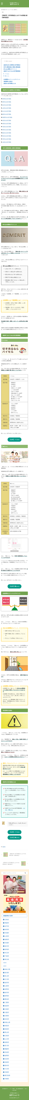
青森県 (7, 923)
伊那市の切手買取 (6, 123)
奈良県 (7, 1019)
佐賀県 (7, 1059)
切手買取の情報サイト (14, 1093)
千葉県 (7, 956)
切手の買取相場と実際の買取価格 (12, 67)
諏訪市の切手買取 (6, 132)
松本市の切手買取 (6, 105)
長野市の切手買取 (6, 102)
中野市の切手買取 (6, 139)
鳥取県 (7, 1025)
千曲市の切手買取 (6, 126)
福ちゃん (7, 76)
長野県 (4, 846)
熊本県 (7, 1065)
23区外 (4, 966)
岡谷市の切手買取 (6, 136)
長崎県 (7, 1062)
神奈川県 (7, 969)
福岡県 (7, 1055)
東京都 (7, 959)
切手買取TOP (5, 1088)
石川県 (7, 979)
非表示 (10, 61)
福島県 (7, 939)
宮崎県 (7, 1072)
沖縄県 (7, 1079)
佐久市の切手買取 (6, 111)
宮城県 (7, 933)
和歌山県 (7, 1022)
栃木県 (7, 946)
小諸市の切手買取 (6, 142)
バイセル (7, 74)
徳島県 (7, 1042)
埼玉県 (7, 952)
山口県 (7, 1039)
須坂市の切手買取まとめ (10, 83)
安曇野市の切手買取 (7, 117)
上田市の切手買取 (6, 108)
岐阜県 (7, 992)
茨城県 (7, 943)
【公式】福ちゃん (14, 586)
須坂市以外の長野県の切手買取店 (12, 65)
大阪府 (7, 1012)
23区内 (4, 962)
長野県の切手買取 (6, 98)
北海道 (7, 919)
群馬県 (7, 949)
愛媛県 (7, 1049)
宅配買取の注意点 (8, 81)
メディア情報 (12, 1088)
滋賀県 (7, 1006)
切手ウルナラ (14, 4)
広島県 (7, 1035)
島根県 (7, 1029)
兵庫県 (7, 1015)
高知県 (7, 1052)
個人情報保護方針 (19, 1088)
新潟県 (7, 972)
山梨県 (7, 986)
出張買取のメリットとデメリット (12, 79)
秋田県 (7, 929)
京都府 (7, 1009)
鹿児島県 (7, 1075)
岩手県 (7, 926)
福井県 (7, 982)
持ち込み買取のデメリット (10, 69)
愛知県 (7, 999)
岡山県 (7, 1032)
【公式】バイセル (14, 439)
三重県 (7, 1002)
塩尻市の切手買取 (6, 120)
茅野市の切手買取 (6, 129)
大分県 (7, 1069)
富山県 (7, 976)
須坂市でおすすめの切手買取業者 (12, 71)
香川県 (7, 1045)
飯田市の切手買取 (6, 114)
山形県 (7, 936)
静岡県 (7, 996)
